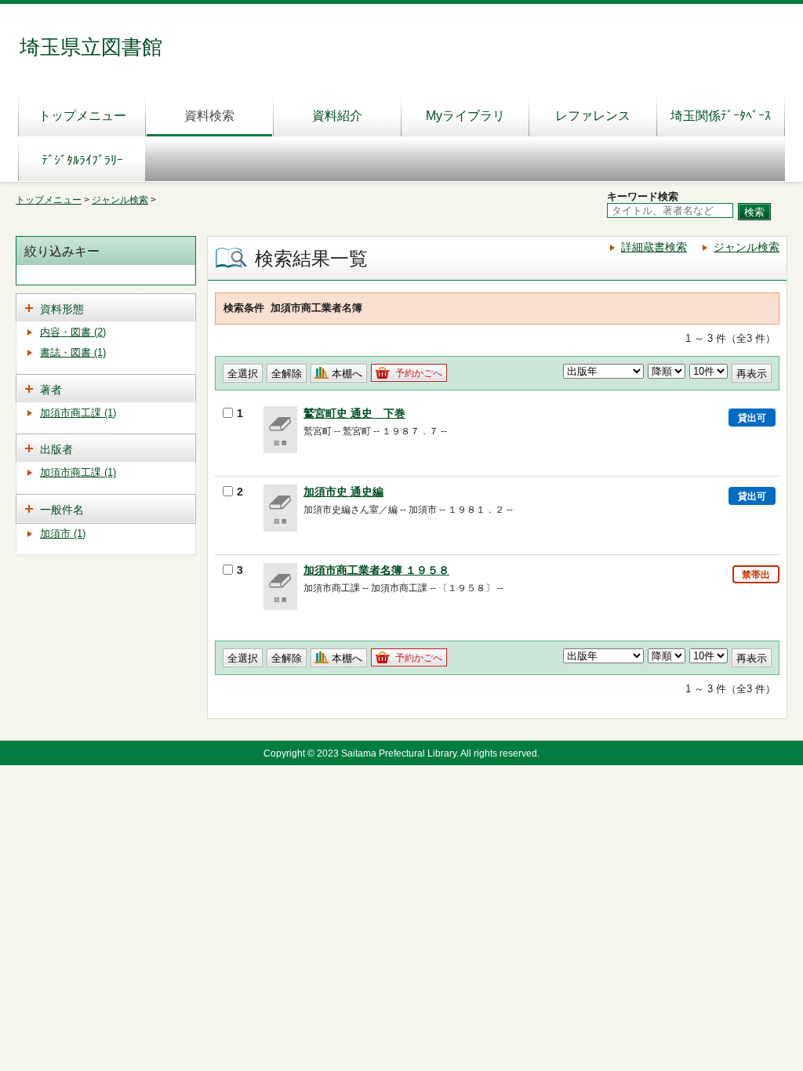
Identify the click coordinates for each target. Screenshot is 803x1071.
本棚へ (347, 373)
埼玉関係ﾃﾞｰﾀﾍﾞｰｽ (720, 115)
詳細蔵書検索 (654, 247)
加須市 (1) (62, 533)
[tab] (106, 307)
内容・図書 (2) (73, 332)
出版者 (56, 449)
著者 (51, 389)
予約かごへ (418, 373)
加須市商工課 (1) (78, 413)
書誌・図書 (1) (73, 352)
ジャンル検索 (120, 199)
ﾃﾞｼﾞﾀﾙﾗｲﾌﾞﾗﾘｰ (82, 160)
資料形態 (62, 309)
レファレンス (592, 115)
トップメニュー (82, 115)
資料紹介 (337, 115)
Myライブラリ (465, 115)
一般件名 (62, 509)
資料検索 (209, 115)
